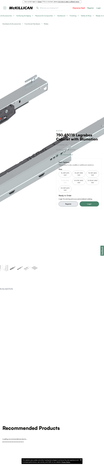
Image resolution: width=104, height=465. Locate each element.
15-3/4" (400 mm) (92, 174)
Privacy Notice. (65, 462)
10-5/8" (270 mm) (65, 174)
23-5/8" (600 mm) (65, 189)
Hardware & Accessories (11, 24)
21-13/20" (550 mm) (93, 181)
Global (40, 1)
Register (68, 204)
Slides (46, 24)
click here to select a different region (68, 1)
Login (98, 8)
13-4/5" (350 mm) (79, 174)
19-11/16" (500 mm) (78, 181)
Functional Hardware (32, 24)
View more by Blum (66, 155)
